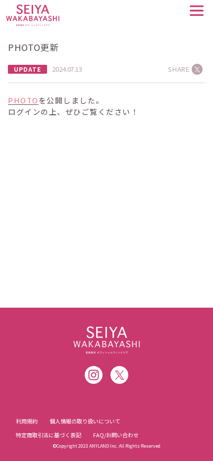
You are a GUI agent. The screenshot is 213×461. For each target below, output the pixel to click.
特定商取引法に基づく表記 (48, 435)
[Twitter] (119, 375)
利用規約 (27, 421)
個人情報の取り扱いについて (85, 421)
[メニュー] (197, 10)
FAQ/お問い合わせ (116, 435)
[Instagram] (94, 375)
